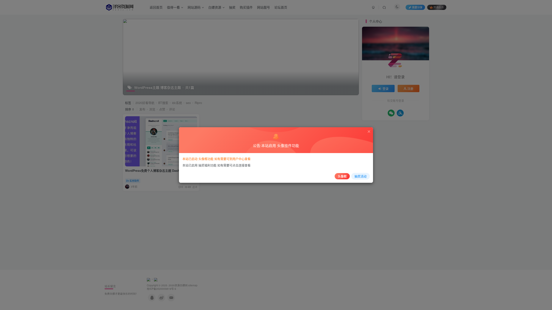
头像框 (342, 176)
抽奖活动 (360, 176)
